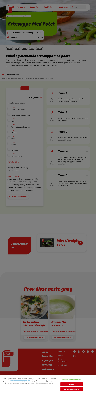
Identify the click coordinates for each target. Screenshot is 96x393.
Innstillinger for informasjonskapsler (71, 379)
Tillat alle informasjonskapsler (71, 389)
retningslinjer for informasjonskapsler (20, 380)
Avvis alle (71, 384)
